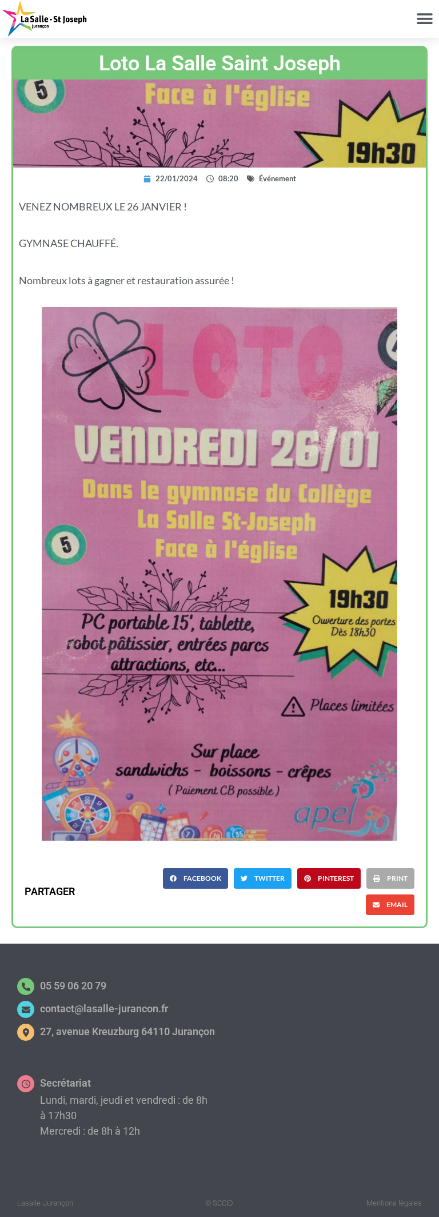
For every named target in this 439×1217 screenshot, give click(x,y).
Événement (277, 178)
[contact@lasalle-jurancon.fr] (25, 1009)
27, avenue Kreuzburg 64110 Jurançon (127, 1031)
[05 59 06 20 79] (25, 986)
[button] (424, 18)
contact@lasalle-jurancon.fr (104, 1009)
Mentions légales (394, 1203)
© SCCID (219, 1203)
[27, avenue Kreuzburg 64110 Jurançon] (25, 1032)
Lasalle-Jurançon (45, 1203)
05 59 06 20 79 (73, 986)
